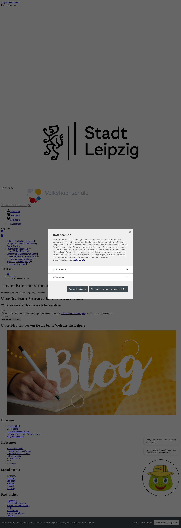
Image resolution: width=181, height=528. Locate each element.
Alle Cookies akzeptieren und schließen (108, 289)
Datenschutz (79, 260)
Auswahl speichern (77, 289)
